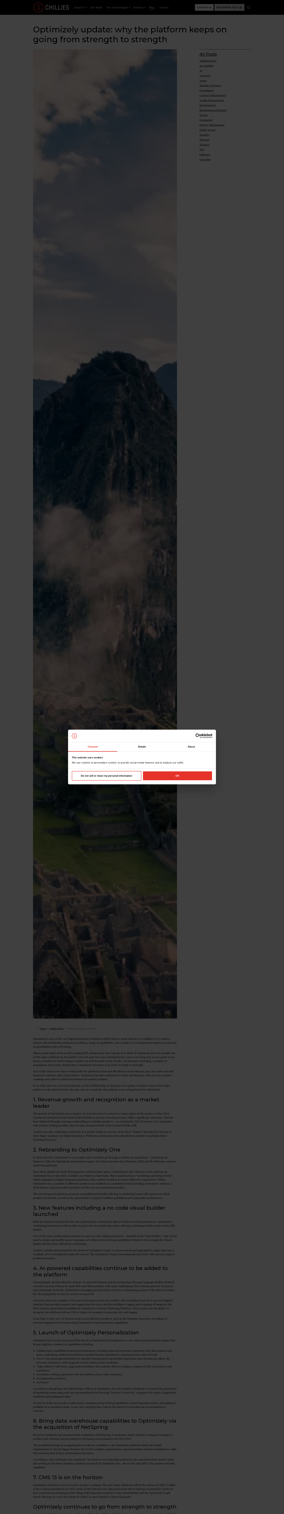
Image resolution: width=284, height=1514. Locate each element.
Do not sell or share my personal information (106, 775)
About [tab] (191, 746)
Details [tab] (142, 746)
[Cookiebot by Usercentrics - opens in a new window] (198, 735)
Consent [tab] (93, 746)
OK (177, 775)
